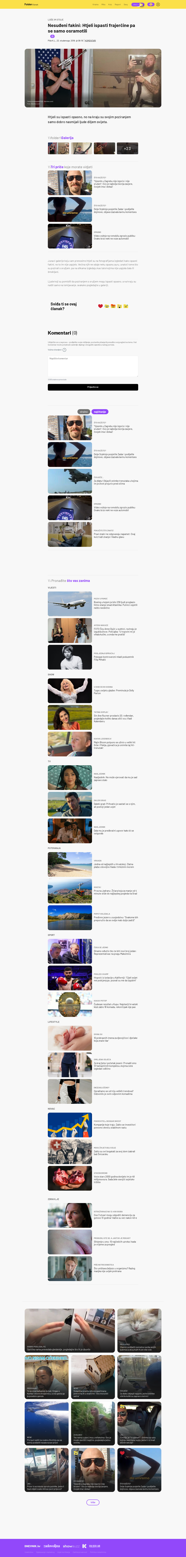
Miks (103, 4)
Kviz (110, 4)
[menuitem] (158, 4)
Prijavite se (92, 387)
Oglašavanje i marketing (45, 1552)
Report (118, 4)
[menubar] (158, 4)
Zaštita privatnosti (80, 1552)
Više (93, 1502)
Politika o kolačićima (98, 1552)
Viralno (95, 4)
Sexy (126, 4)
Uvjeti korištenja (63, 1552)
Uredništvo (29, 1552)
